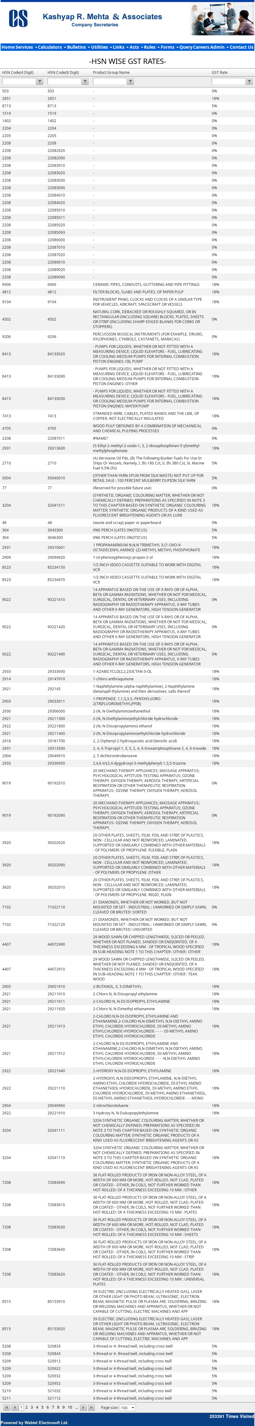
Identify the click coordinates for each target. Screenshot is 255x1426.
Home (8, 47)
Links (119, 47)
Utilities (100, 47)
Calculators (50, 47)
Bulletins (77, 47)
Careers (201, 47)
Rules (150, 47)
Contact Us (241, 47)
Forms (168, 47)
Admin (218, 47)
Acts (135, 47)
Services (25, 47)
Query (185, 47)
